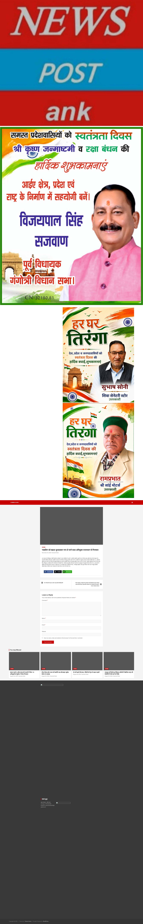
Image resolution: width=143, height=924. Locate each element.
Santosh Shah (55, 552)
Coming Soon (14, 502)
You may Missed (15, 650)
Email (43, 625)
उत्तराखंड (43, 547)
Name (44, 618)
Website (44, 631)
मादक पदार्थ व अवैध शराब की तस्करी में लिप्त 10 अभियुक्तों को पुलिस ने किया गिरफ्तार (22, 673)
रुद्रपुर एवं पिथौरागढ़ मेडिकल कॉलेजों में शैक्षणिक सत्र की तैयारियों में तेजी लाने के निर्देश (119, 673)
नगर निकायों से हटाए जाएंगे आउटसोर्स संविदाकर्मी (53, 582)
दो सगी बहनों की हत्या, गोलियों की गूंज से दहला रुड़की (86, 672)
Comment (45, 600)
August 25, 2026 (108, 676)
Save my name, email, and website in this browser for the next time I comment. (63, 638)
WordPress (45, 921)
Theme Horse (28, 921)
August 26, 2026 (14, 676)
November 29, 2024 (46, 552)
